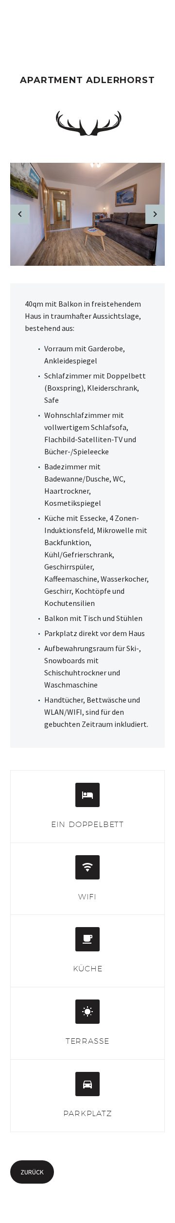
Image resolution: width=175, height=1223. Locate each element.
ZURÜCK (32, 1172)
